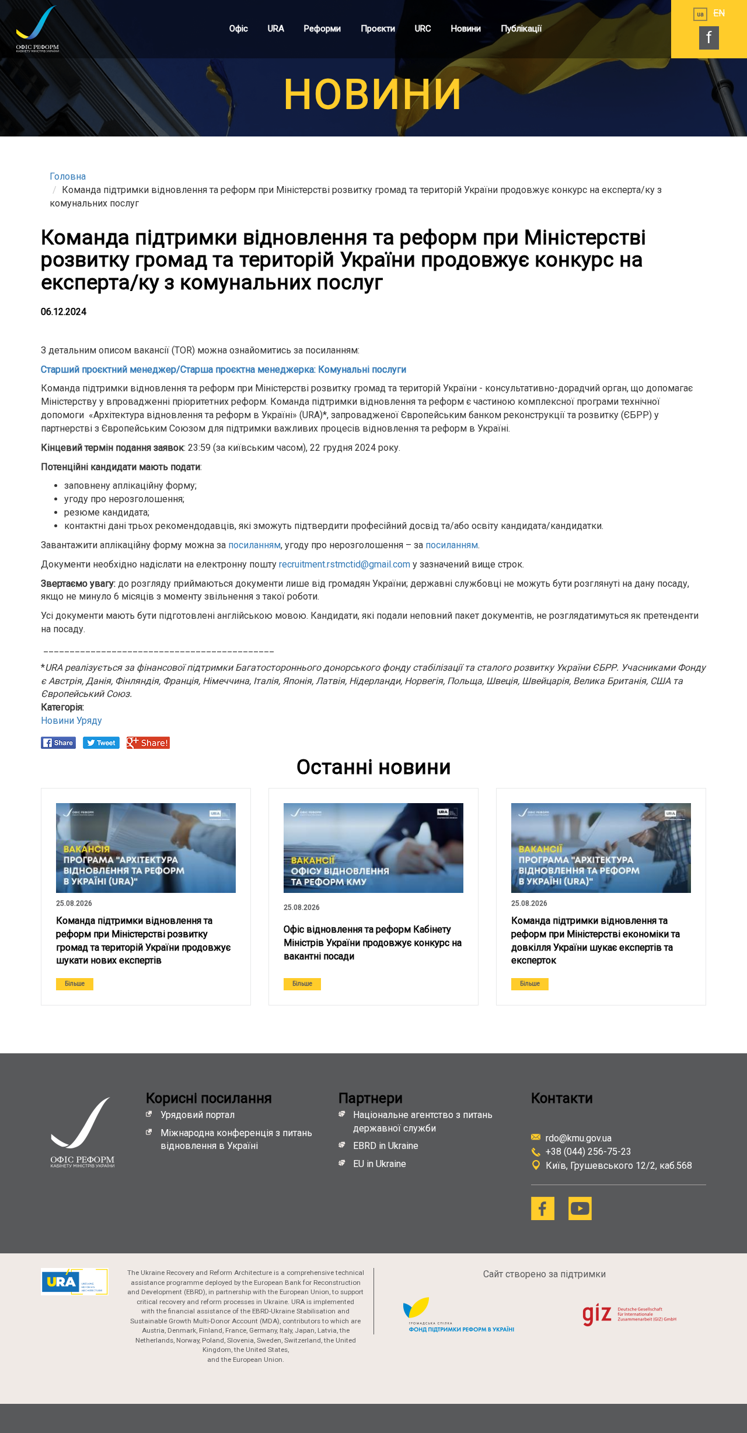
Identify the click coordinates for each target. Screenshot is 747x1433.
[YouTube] (580, 1208)
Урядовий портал (197, 1114)
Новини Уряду (71, 720)
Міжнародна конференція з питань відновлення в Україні (236, 1139)
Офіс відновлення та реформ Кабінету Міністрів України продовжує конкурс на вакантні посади (373, 943)
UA (700, 14)
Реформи (322, 28)
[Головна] (50, 28)
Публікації (521, 28)
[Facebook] (542, 1208)
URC (423, 28)
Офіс (238, 28)
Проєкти (378, 28)
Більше (75, 983)
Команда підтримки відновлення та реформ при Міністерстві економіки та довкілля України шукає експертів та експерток (595, 940)
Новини (466, 28)
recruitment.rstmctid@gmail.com (344, 564)
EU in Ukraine (379, 1163)
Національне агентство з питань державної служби (423, 1121)
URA (276, 28)
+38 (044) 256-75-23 (588, 1151)
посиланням (254, 545)
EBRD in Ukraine (387, 1145)
